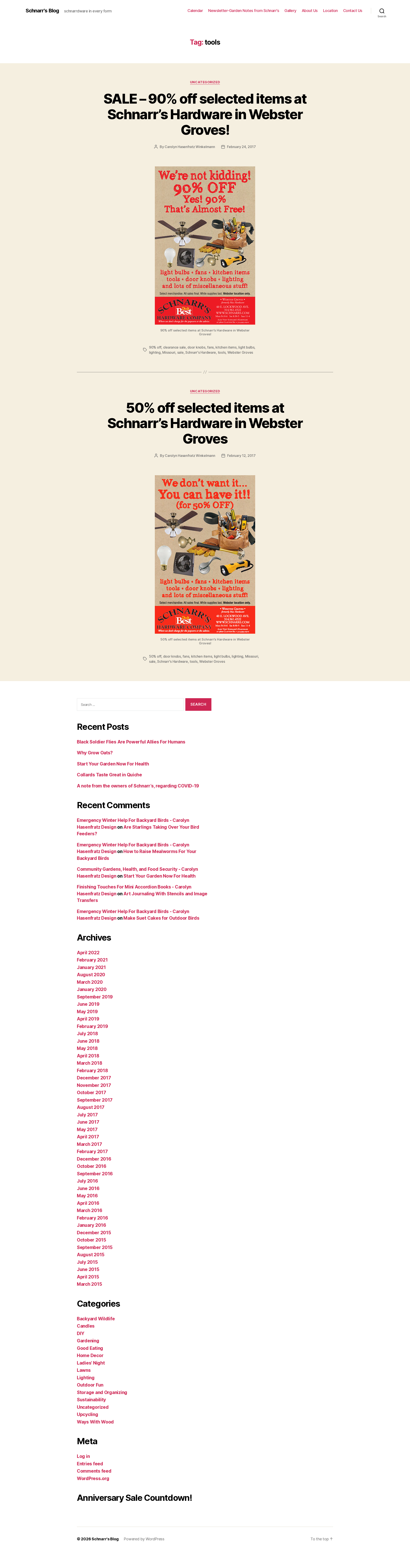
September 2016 (95, 1173)
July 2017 (87, 1114)
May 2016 (87, 1195)
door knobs (196, 347)
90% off (155, 347)
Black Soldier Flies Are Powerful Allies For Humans (131, 742)
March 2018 (89, 1063)
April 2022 (88, 952)
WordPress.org (93, 1478)
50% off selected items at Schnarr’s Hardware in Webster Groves (205, 423)
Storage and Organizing (102, 1392)
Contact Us (352, 10)
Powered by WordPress (144, 1539)
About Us (310, 10)
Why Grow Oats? (95, 752)
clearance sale (174, 347)
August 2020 (91, 974)
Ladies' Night (91, 1363)
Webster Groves (240, 352)
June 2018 (88, 1041)
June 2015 (88, 1269)
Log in (83, 1456)
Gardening (88, 1340)
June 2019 (88, 1004)
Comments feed (94, 1471)
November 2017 (94, 1085)
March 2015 (89, 1284)
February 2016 (92, 1218)
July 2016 (87, 1181)
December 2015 (94, 1232)
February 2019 (92, 1026)
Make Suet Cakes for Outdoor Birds (161, 918)
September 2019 (95, 997)
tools (222, 352)
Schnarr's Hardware (200, 352)
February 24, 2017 (241, 147)
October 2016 (91, 1166)
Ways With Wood (95, 1422)
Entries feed (90, 1463)
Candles (86, 1326)
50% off (155, 656)
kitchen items (226, 347)
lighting (155, 352)
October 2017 (91, 1092)
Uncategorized (205, 82)
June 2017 (88, 1122)
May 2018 (87, 1048)
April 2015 (88, 1277)
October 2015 (91, 1240)
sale (180, 352)
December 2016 (94, 1159)
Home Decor (90, 1355)
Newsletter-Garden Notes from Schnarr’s (243, 10)
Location (330, 10)
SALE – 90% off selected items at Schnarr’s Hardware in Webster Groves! (205, 114)
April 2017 (88, 1136)
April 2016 (88, 1203)
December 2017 (94, 1077)
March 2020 (89, 982)
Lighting (86, 1377)
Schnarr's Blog (42, 10)
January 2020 (92, 989)
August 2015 (90, 1254)
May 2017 (87, 1129)
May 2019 (87, 1011)
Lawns (84, 1370)
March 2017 (89, 1144)
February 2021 (92, 960)
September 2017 (95, 1100)
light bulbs (246, 347)
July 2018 (87, 1033)
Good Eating (90, 1348)
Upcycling (87, 1414)
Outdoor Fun (90, 1385)
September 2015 (95, 1247)
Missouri (168, 352)
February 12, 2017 (241, 455)
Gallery (290, 10)
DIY (80, 1333)
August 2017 (90, 1107)
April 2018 (88, 1055)
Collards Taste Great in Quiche (109, 774)
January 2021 (91, 967)
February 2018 (92, 1070)
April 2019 (88, 1019)
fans (210, 347)
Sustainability (91, 1399)
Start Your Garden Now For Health (113, 764)
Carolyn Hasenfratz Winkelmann (190, 147)
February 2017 (92, 1151)
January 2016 (91, 1225)
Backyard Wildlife (96, 1318)
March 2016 (89, 1210)
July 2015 (87, 1262)
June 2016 (88, 1188)
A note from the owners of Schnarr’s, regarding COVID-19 (138, 786)
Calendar (195, 10)
